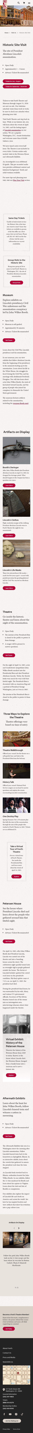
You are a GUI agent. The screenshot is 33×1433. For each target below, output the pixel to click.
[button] (19, 3)
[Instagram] (16, 1414)
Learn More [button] (9, 485)
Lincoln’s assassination (13, 130)
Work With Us (8, 1362)
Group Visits (16, 282)
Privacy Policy (6, 1429)
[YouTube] (10, 1414)
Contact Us (7, 1353)
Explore (16, 876)
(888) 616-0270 (8, 1402)
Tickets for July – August (13, 81)
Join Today (9, 1329)
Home (7, 33)
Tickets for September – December (16, 86)
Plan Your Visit (18, 180)
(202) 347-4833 (8, 1397)
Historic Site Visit (24, 33)
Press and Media (9, 1357)
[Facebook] (4, 1414)
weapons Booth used (20, 403)
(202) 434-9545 (8, 1408)
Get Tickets (9, 340)
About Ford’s (7, 1348)
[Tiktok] (22, 1414)
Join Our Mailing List (12, 1421)
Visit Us (13, 33)
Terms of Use (16, 1429)
